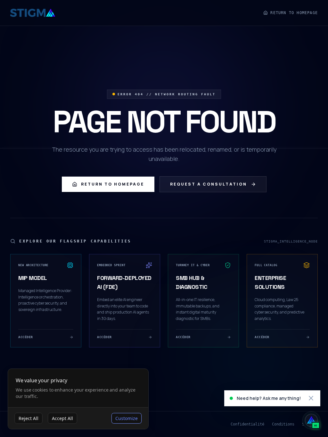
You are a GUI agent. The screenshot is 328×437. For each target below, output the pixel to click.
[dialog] (78, 399)
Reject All (28, 418)
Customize (126, 418)
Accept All (62, 418)
